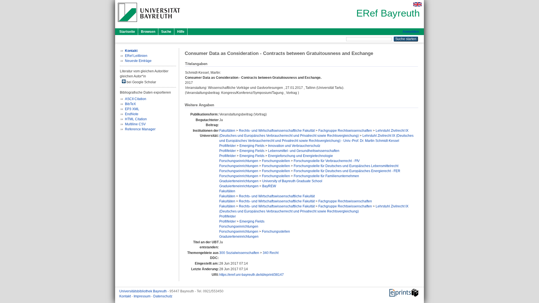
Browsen (148, 32)
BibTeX (130, 104)
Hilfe (180, 32)
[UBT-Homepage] (149, 24)
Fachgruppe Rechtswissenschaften (345, 131)
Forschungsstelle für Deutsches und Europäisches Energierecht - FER (347, 171)
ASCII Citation (135, 99)
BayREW (269, 186)
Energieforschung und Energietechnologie (300, 156)
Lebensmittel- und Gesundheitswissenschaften (303, 151)
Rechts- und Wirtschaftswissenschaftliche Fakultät (277, 131)
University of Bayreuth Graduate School (292, 181)
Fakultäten (227, 131)
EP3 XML (132, 109)
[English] (417, 4)
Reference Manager (140, 129)
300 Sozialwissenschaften (239, 253)
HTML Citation (136, 119)
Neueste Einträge (138, 61)
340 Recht (270, 253)
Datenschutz (162, 296)
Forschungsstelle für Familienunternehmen (326, 176)
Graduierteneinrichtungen (239, 181)
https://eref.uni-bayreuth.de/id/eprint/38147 (251, 275)
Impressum (142, 296)
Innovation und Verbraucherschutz (294, 146)
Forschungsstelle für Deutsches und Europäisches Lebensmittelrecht (346, 166)
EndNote (131, 114)
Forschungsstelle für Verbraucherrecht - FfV (327, 161)
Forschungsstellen (276, 161)
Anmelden (411, 32)
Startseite (127, 32)
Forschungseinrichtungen (238, 161)
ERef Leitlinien (136, 56)
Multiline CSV (135, 124)
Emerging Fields (251, 146)
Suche (166, 32)
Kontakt (125, 296)
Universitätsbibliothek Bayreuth (143, 291)
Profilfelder (227, 146)
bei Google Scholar (141, 82)
